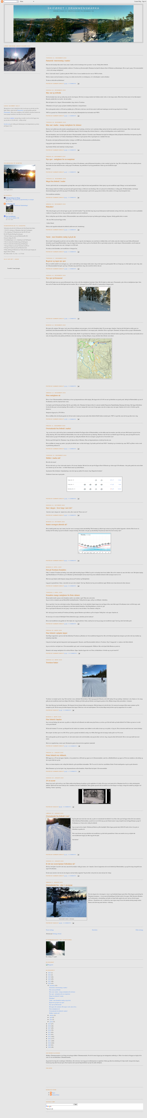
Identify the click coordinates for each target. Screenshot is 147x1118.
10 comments (72, 653)
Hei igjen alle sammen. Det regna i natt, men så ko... (63, 1007)
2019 (49, 1024)
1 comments (72, 115)
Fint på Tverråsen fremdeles (56, 570)
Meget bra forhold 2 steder (55, 181)
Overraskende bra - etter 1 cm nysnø (59, 885)
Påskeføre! (50, 206)
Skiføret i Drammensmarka (74, 8)
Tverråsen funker (52, 662)
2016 (49, 1030)
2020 (49, 983)
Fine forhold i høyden (54, 719)
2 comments (72, 83)
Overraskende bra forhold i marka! (58, 428)
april (51, 1017)
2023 (49, 977)
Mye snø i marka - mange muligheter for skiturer (63, 125)
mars (51, 1019)
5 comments (72, 386)
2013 (49, 1036)
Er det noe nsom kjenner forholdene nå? (60, 864)
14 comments (72, 746)
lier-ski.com (7, 124)
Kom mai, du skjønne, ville (12, 218)
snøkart (12, 118)
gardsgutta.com (10, 204)
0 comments (72, 150)
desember (52, 985)
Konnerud (20, 110)
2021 (49, 981)
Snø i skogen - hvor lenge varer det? (59, 508)
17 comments (72, 771)
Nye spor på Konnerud (54, 278)
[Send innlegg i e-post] (78, 83)
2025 (49, 973)
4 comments (72, 515)
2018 (49, 1026)
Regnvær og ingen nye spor (56, 261)
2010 (49, 1043)
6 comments (72, 585)
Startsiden (94, 930)
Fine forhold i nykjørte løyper (56, 633)
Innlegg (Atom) (57, 934)
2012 (49, 1038)
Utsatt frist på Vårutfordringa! (21, 205)
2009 (49, 1045)
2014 (49, 1034)
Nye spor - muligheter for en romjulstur (60, 159)
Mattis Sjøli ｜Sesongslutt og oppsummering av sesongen (20, 199)
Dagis (53, 1093)
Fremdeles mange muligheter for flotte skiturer (63, 595)
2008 (49, 1047)
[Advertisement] (82, 48)
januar (51, 1021)
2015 (49, 1032)
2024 (49, 975)
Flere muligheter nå (53, 395)
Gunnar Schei (55, 1095)
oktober (52, 1015)
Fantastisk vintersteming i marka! (58, 60)
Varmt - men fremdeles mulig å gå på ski (61, 237)
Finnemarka (7, 112)
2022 (49, 979)
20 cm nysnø (50, 780)
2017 (49, 1028)
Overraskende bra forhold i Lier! (58, 816)
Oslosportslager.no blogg (13, 198)
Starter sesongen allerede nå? (56, 524)
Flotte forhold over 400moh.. (56, 755)
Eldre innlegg (139, 930)
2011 (49, 1041)
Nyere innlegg (50, 930)
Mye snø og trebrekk (53, 93)
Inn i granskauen (11, 216)
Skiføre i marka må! (53, 458)
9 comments (67, 806)
